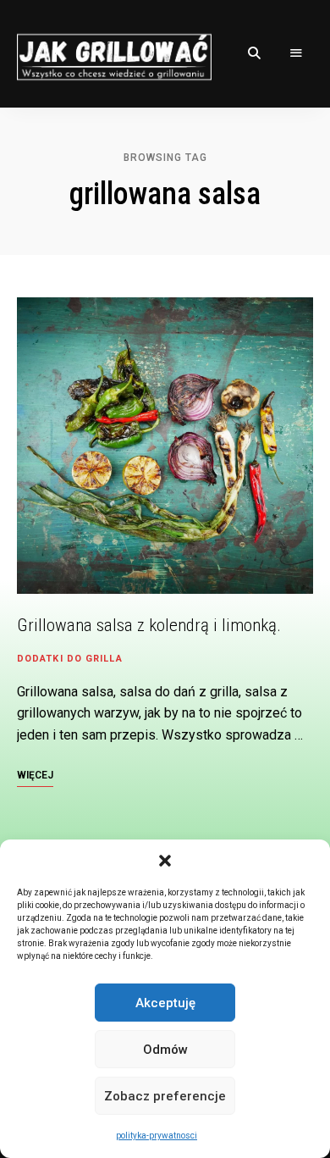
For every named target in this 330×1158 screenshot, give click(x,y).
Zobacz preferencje (165, 1096)
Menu (296, 53)
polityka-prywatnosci (156, 1135)
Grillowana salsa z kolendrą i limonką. (149, 625)
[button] (165, 860)
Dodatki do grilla (70, 658)
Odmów (165, 1049)
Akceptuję (165, 1003)
